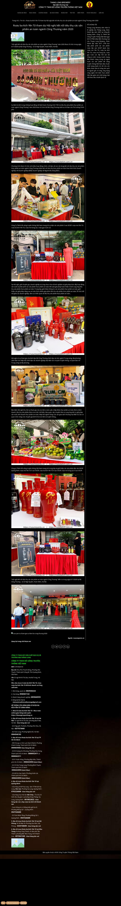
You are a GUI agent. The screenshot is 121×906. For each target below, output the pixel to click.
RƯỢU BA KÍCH (22, 13)
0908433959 (28, 762)
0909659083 (16, 748)
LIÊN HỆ (101, 13)
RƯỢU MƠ (64, 13)
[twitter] (56, 646)
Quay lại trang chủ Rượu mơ (21, 641)
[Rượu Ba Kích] (60, 4)
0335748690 (22, 826)
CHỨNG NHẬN (43, 13)
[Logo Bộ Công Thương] (26, 842)
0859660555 (36, 697)
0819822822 (29, 799)
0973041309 (20, 836)
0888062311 (16, 756)
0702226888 (16, 791)
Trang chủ (15, 21)
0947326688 (16, 812)
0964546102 (16, 734)
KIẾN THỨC (80, 13)
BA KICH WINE (54, 13)
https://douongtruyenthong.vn (21, 715)
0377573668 (20, 728)
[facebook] (53, 646)
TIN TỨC (72, 13)
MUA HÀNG (32, 13)
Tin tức (22, 21)
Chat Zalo (23, 903)
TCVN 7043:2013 (91, 13)
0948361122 (24, 694)
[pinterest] (64, 646)
